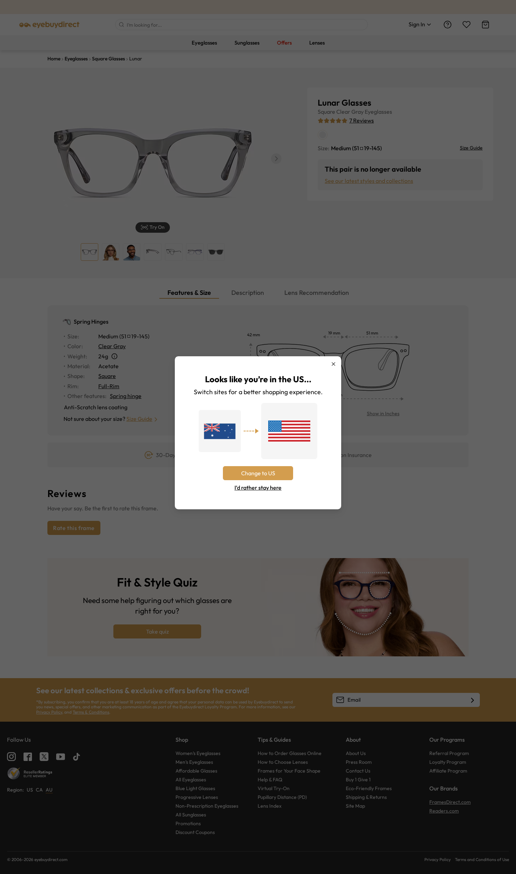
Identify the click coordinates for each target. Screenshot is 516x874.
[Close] (333, 364)
